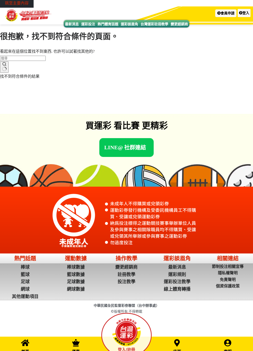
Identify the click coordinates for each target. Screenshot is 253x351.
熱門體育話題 (108, 24)
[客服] (228, 343)
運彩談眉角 (129, 24)
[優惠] (76, 343)
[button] (225, 13)
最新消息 (72, 24)
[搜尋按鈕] (4, 67)
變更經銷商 (179, 24)
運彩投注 (88, 24)
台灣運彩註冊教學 (154, 24)
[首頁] (25, 343)
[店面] (177, 343)
